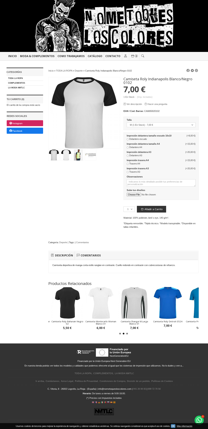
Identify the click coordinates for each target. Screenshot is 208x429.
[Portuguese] (105, 402)
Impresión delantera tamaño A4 (143, 144)
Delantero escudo (138, 139)
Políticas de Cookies (162, 381)
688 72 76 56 (154, 389)
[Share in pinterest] (196, 70)
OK (173, 426)
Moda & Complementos (37, 56)
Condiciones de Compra (112, 381)
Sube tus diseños (136, 190)
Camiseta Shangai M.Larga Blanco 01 (134, 322)
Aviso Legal (67, 381)
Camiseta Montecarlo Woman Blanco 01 (100, 322)
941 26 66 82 (139, 389)
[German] (99, 402)
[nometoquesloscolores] (104, 26)
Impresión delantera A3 (139, 152)
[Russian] (108, 402)
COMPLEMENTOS (16, 83)
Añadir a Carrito (153, 209)
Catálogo (95, 56)
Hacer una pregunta (157, 104)
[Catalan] (114, 402)
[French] (96, 402)
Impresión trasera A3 (138, 168)
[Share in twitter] (192, 70)
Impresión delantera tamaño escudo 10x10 (149, 135)
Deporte (63, 242)
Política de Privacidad (86, 381)
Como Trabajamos (71, 56)
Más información (184, 426)
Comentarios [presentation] (90, 255)
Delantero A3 (135, 155)
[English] (93, 402)
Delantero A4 (135, 147)
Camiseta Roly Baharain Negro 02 (67, 322)
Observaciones (135, 176)
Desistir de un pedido (138, 381)
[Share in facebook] (188, 70)
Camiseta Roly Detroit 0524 (167, 321)
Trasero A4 (134, 163)
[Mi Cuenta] (125, 56)
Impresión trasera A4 (138, 160)
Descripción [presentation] (63, 255)
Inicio (12, 56)
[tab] (61, 255)
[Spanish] (111, 402)
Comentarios (82, 242)
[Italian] (102, 402)
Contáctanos (52, 381)
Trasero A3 (134, 171)
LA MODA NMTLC (16, 88)
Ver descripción (134, 104)
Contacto (112, 56)
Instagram (17, 123)
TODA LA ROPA (15, 78)
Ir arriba (40, 381)
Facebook (17, 131)
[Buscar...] (143, 56)
